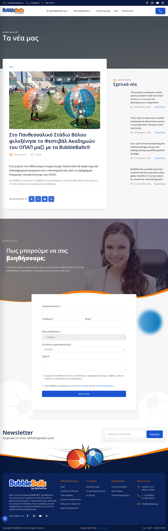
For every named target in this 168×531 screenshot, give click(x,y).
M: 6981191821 (148, 498)
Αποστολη (84, 394)
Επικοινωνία (127, 11)
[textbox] (51, 349)
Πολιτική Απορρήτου (104, 386)
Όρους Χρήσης (82, 386)
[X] (32, 199)
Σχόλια (45, 356)
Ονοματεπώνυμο (50, 306)
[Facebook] (38, 199)
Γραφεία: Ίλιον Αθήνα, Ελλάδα (148, 488)
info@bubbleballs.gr (150, 504)
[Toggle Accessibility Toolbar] (5, 518)
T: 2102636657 (148, 495)
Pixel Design (101, 528)
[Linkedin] (51, 199)
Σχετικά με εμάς (103, 11)
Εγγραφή (154, 434)
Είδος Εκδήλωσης (50, 331)
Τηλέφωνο (47, 318)
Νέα (11, 66)
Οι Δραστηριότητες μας (57, 11)
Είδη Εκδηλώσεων (82, 11)
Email (87, 318)
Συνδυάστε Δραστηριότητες (56, 344)
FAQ (116, 11)
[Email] (45, 199)
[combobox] (84, 349)
